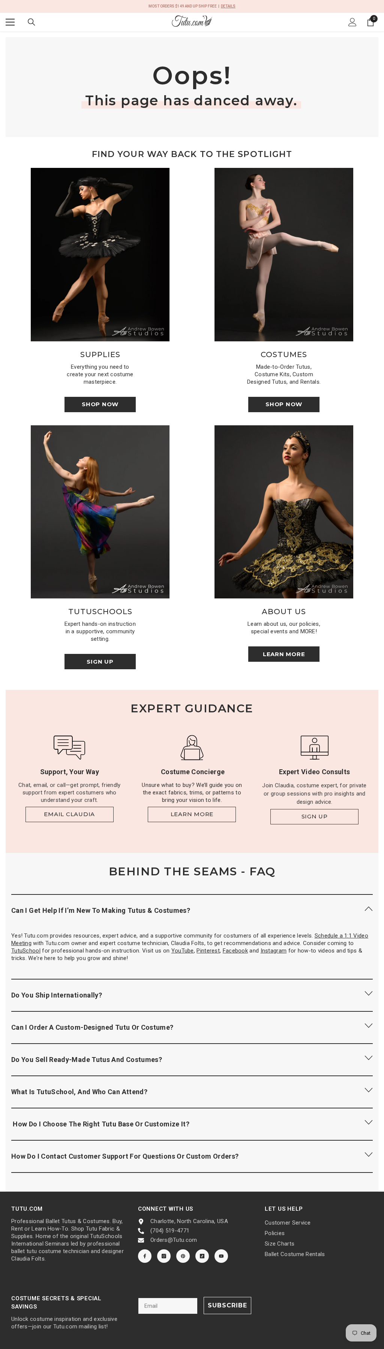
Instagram (274, 950)
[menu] (10, 22)
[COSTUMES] (283, 254)
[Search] (31, 22)
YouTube (182, 950)
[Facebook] (145, 1256)
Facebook (235, 950)
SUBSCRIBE (227, 1305)
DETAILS (228, 6)
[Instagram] (164, 1256)
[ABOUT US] (283, 512)
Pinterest (208, 950)
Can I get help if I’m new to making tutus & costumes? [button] (100, 910)
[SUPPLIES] (100, 254)
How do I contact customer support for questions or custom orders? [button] (124, 1156)
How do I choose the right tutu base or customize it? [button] (100, 1124)
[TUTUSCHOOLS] (100, 512)
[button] (192, 910)
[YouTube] (221, 1256)
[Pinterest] (183, 1256)
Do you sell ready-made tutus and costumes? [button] (86, 1059)
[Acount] (352, 22)
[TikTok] (202, 1256)
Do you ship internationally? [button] (56, 995)
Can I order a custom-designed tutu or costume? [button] (92, 1027)
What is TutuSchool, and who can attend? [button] (79, 1092)
